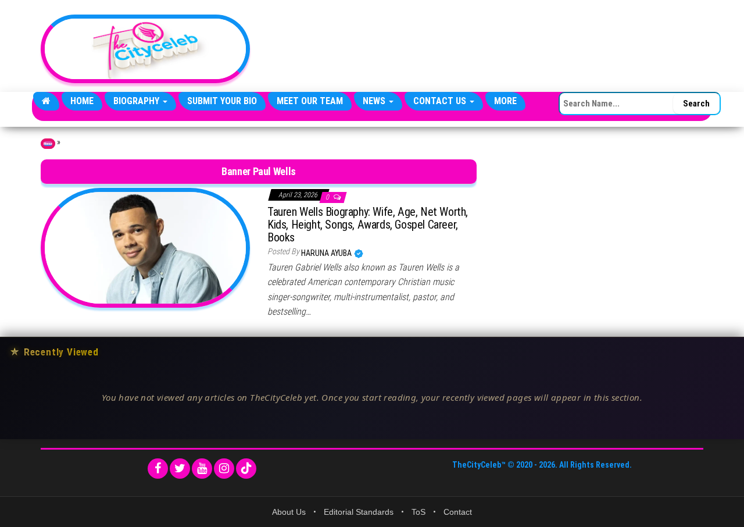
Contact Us (440, 100)
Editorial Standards (359, 512)
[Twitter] (180, 468)
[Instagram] (224, 468)
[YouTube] (202, 468)
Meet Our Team (310, 100)
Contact (457, 512)
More (505, 100)
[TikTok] (246, 468)
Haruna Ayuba (327, 253)
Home (82, 100)
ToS (418, 512)
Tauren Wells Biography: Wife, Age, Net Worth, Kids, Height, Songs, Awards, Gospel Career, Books (367, 224)
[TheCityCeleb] (46, 101)
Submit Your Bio (222, 100)
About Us (289, 512)
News (375, 100)
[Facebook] (158, 468)
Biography (137, 100)
